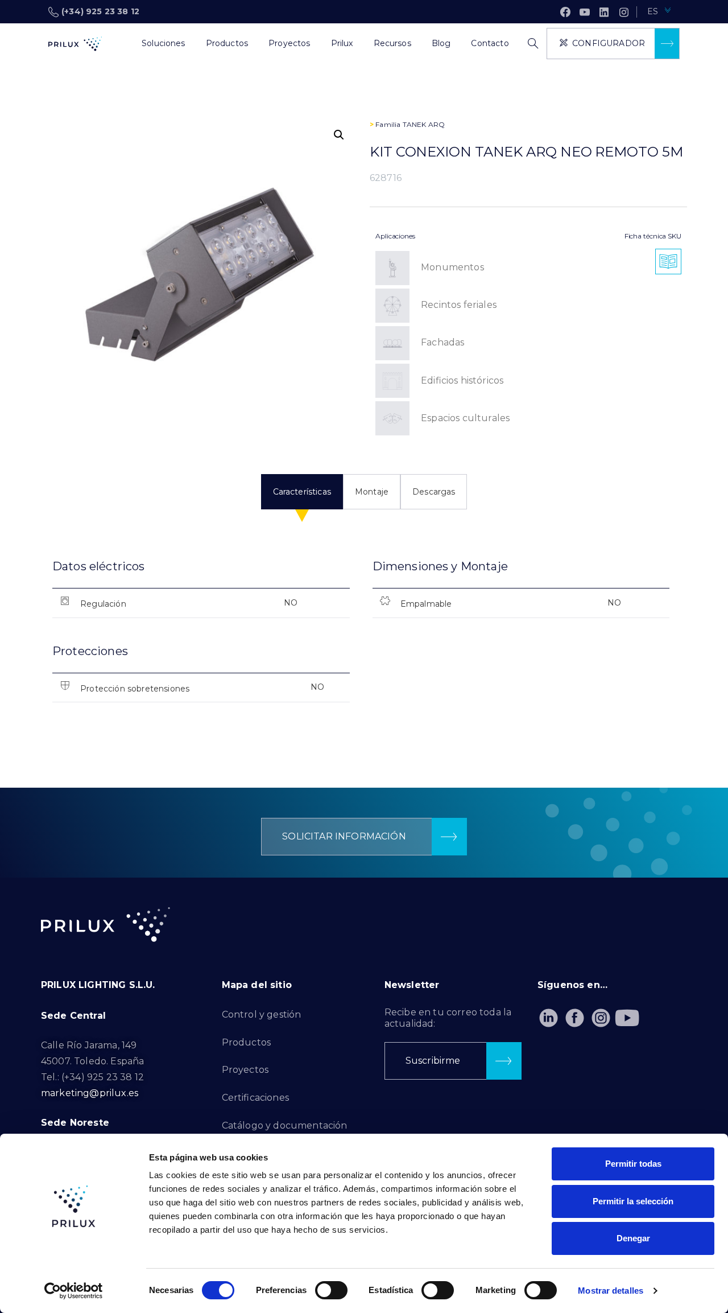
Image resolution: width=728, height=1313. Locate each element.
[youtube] (584, 12)
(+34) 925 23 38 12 (100, 11)
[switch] (331, 1290)
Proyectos (245, 1069)
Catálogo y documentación (285, 1125)
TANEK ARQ (424, 124)
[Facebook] (565, 12)
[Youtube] (628, 1018)
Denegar (633, 1238)
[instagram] (624, 12)
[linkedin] (604, 12)
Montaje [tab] (371, 492)
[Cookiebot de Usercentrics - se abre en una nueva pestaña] (73, 1290)
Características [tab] (302, 492)
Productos (246, 1042)
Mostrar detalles (610, 1290)
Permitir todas (633, 1163)
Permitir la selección (633, 1201)
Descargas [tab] (433, 492)
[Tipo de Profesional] (121, 43)
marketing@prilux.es (89, 1093)
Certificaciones (255, 1097)
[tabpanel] (364, 640)
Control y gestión (261, 1014)
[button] (339, 135)
